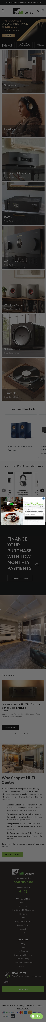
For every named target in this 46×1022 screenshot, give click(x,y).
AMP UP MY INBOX (34, 518)
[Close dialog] (43, 498)
